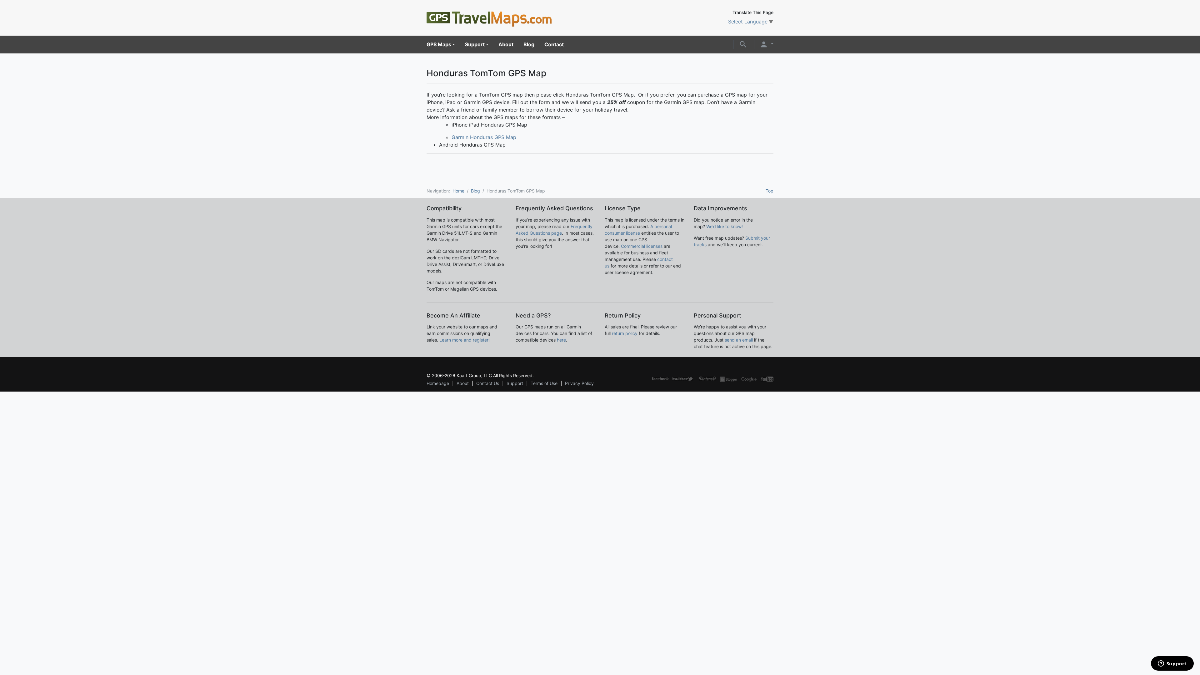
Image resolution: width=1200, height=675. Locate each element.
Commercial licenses (641, 246)
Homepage (438, 383)
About (505, 44)
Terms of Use (544, 383)
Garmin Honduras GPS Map (484, 137)
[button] (743, 44)
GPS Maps (439, 44)
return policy (625, 333)
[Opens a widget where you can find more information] (1172, 664)
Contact (554, 44)
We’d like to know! (724, 226)
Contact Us (487, 383)
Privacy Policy (579, 383)
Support (475, 44)
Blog (528, 44)
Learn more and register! (464, 339)
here (561, 339)
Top (769, 190)
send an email (739, 339)
